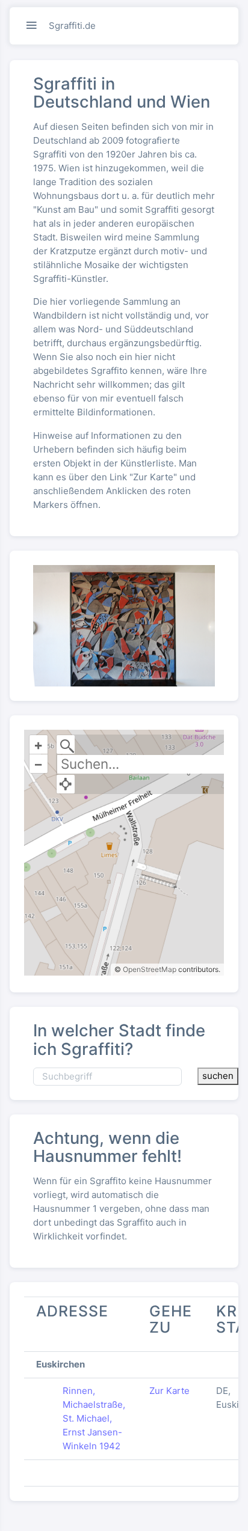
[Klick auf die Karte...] (66, 784)
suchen (218, 1075)
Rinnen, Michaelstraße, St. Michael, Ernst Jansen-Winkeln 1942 (94, 1418)
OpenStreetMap (149, 969)
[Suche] (66, 744)
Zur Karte (169, 1390)
